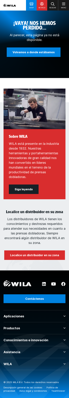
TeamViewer (58, 390)
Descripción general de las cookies (23, 387)
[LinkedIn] (44, 284)
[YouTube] (53, 284)
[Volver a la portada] (10, 5)
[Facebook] (63, 284)
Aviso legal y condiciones (33, 390)
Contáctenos (34, 298)
